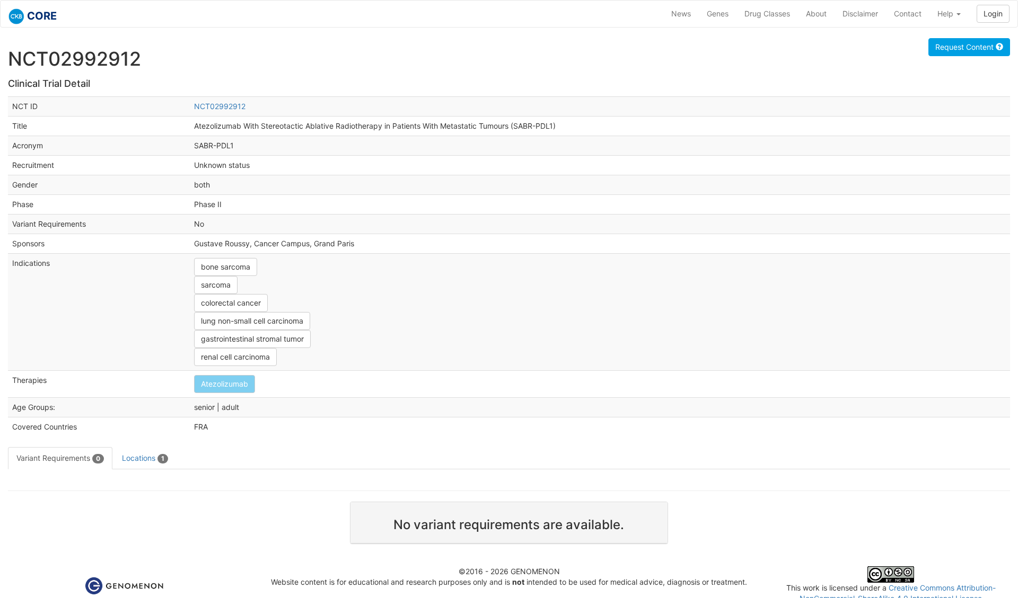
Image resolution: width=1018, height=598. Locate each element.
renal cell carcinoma (235, 356)
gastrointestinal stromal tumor (252, 338)
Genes (718, 13)
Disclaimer (860, 13)
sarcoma (216, 284)
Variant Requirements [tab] (58, 457)
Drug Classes (767, 13)
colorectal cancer (231, 302)
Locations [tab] (143, 457)
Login (993, 13)
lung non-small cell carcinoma (252, 320)
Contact (908, 13)
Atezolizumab (224, 383)
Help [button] (946, 13)
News (681, 13)
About (816, 13)
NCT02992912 (219, 106)
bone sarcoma (225, 266)
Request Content (965, 46)
